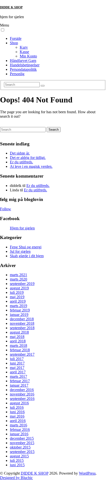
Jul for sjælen (20, 251)
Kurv (24, 47)
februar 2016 (20, 429)
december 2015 (22, 438)
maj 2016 (17, 416)
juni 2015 (17, 465)
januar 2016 (19, 434)
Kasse (24, 52)
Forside (15, 38)
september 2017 (22, 354)
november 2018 (22, 323)
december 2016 (22, 390)
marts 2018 (18, 345)
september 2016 (22, 398)
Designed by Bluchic (16, 478)
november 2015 (22, 443)
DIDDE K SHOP (11, 7)
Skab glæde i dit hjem (27, 256)
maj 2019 (17, 297)
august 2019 (19, 288)
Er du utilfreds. (21, 162)
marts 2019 (18, 306)
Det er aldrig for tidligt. (28, 157)
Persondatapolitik (23, 69)
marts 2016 (18, 425)
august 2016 (19, 403)
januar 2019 (19, 314)
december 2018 (22, 319)
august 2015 (19, 456)
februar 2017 (20, 381)
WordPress (87, 473)
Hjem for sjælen (22, 228)
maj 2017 (17, 368)
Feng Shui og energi (25, 247)
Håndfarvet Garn (23, 60)
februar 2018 (20, 350)
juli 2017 (17, 359)
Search (54, 129)
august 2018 (19, 332)
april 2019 (18, 301)
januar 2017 (19, 385)
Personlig (17, 74)
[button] (2, 29)
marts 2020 (18, 279)
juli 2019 (17, 292)
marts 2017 (18, 376)
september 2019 (22, 284)
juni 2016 (17, 412)
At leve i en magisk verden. (31, 166)
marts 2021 (18, 275)
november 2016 (22, 394)
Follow (5, 209)
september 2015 (22, 452)
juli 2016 (17, 407)
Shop (14, 43)
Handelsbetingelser (24, 65)
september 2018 (22, 328)
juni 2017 (17, 363)
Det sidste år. (20, 153)
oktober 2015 (20, 447)
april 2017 (18, 372)
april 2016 (18, 421)
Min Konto (28, 56)
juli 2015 (17, 460)
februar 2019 (20, 310)
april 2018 (18, 341)
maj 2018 (17, 337)
